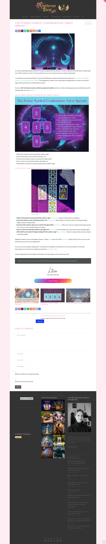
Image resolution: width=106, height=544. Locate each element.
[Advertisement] (27, 417)
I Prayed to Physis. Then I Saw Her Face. (78, 476)
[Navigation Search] (83, 17)
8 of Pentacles (52, 220)
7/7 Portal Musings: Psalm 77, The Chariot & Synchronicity (78, 512)
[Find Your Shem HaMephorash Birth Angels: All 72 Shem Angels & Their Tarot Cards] (59, 405)
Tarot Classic (35, 214)
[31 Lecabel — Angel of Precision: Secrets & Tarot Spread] (59, 429)
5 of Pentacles (58, 225)
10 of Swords (53, 229)
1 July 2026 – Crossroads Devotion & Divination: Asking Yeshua (79, 527)
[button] (104, 1)
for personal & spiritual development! (66, 261)
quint (49, 239)
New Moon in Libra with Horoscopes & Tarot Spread (77, 303)
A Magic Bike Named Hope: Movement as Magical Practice (76, 462)
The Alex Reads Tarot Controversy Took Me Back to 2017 (78, 483)
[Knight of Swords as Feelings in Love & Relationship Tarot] (59, 452)
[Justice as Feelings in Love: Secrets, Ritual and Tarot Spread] (47, 440)
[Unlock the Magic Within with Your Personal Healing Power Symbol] (27, 295)
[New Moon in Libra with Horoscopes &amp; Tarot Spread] (78, 295)
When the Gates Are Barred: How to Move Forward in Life (79, 496)
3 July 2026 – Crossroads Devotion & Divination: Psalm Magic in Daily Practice (79, 520)
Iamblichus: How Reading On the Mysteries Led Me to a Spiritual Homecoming (78, 504)
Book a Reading (53, 281)
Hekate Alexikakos (75, 490)
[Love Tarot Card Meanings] (59, 417)
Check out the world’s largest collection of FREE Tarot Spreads (36, 261)
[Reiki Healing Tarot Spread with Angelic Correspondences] (53, 295)
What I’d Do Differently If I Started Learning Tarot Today (78, 469)
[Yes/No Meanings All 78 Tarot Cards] (47, 405)
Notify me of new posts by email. (24, 381)
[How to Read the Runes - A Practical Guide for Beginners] (47, 417)
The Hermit (65, 239)
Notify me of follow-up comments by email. (27, 374)
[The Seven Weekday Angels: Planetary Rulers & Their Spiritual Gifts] (47, 452)
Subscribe (39, 321)
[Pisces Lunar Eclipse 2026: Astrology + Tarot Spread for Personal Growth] (47, 429)
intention (32, 90)
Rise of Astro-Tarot (52, 249)
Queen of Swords (62, 232)
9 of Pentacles (55, 218)
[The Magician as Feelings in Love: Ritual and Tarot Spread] (59, 440)
